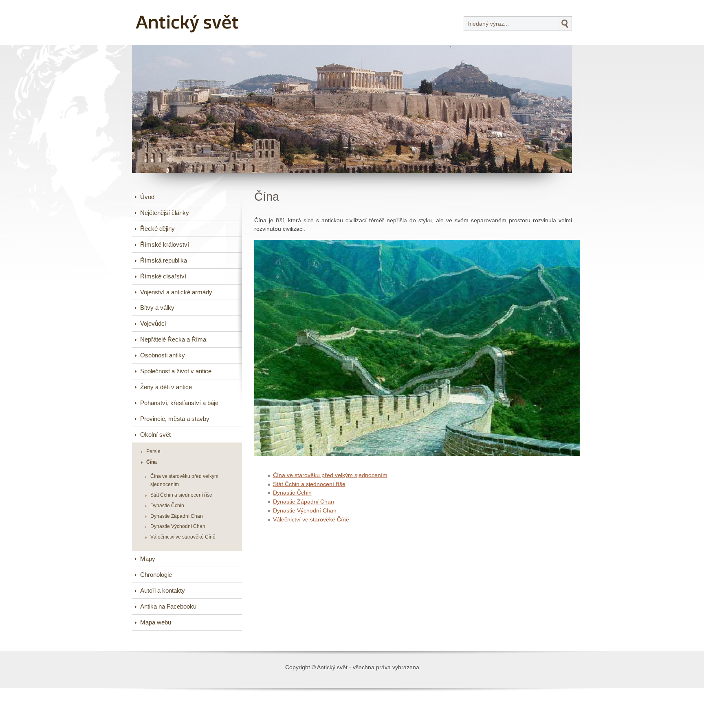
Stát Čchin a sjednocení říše (309, 484)
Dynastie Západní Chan (303, 502)
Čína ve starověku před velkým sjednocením (330, 475)
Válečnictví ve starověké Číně (311, 520)
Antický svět (163, 5)
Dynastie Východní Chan (305, 511)
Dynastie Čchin (292, 493)
